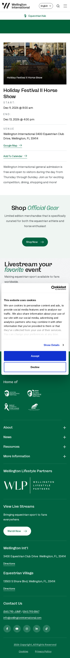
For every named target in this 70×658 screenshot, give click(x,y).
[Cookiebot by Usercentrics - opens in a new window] (51, 288)
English (44, 6)
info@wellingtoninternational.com (22, 617)
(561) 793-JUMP (12, 611)
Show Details (51, 345)
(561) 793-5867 (31, 611)
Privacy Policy (43, 651)
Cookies (23, 651)
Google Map (10, 145)
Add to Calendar (12, 156)
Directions (9, 563)
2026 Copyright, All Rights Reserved (35, 644)
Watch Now (14, 531)
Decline (35, 367)
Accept (35, 355)
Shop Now (32, 241)
